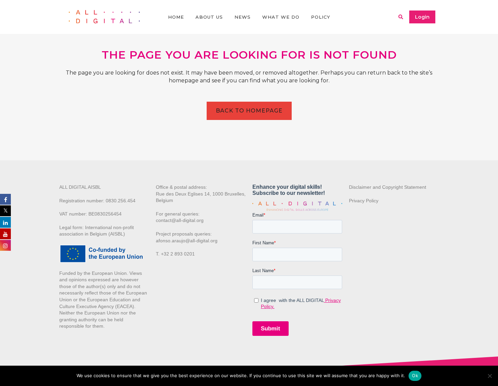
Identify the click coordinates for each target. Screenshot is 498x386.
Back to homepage (249, 110)
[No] (489, 375)
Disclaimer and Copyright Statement (387, 187)
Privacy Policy (363, 200)
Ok (415, 375)
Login (422, 17)
